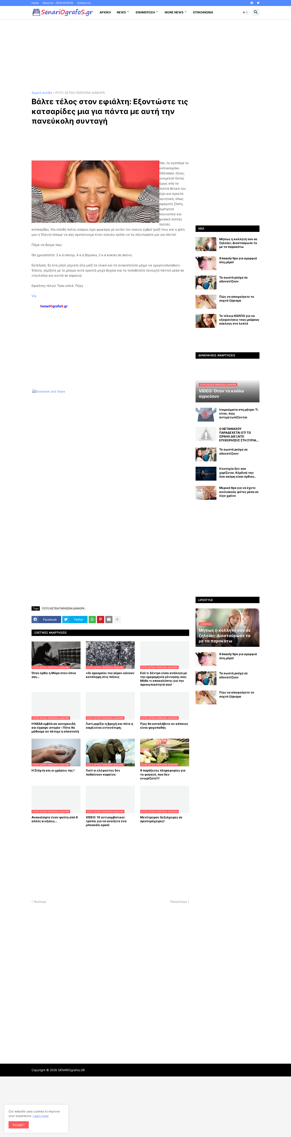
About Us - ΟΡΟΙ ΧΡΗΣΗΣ (57, 2)
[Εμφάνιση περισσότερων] (117, 619)
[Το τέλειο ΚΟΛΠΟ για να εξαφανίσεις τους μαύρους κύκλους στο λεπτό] (206, 321)
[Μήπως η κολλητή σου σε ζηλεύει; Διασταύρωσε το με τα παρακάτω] (206, 244)
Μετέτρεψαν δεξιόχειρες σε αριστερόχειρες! (161, 819)
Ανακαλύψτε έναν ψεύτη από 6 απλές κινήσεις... (55, 819)
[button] (245, 12)
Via (34, 296)
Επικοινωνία (203, 12)
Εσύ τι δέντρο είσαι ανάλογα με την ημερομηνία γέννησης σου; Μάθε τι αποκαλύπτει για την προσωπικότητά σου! (163, 678)
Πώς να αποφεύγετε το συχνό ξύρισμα (236, 298)
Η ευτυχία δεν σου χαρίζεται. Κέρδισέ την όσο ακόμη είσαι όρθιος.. (237, 472)
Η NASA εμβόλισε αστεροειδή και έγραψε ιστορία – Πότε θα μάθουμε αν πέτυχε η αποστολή (55, 727)
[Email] (108, 619)
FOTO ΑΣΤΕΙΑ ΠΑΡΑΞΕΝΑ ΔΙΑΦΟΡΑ (80, 92)
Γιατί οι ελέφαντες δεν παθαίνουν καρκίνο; (103, 772)
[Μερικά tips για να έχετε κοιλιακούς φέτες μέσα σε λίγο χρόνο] (206, 493)
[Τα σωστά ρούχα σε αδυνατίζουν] (206, 282)
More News (174, 12)
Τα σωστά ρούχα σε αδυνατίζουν (233, 279)
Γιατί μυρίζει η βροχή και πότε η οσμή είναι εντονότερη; (109, 725)
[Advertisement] (145, 55)
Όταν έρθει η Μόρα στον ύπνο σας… (54, 675)
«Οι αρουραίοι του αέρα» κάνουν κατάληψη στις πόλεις (110, 675)
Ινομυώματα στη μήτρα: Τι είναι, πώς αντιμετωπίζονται (238, 413)
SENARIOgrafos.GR (71, 1070)
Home (35, 2)
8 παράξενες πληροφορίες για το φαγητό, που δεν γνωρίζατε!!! (162, 774)
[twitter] (258, 3)
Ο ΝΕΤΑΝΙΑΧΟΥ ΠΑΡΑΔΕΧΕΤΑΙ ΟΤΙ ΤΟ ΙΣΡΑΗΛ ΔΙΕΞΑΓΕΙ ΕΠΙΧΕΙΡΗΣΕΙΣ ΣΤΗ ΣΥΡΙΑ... (239, 434)
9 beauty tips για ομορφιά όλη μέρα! (238, 260)
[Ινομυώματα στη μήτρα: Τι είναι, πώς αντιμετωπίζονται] (206, 415)
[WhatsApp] (92, 619)
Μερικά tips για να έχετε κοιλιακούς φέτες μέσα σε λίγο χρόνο (239, 491)
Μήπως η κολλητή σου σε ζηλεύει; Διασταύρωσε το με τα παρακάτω (238, 242)
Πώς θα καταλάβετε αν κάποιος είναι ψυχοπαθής (164, 725)
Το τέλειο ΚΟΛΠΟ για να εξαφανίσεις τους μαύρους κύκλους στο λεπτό (239, 319)
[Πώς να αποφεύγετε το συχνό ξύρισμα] (206, 302)
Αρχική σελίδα (42, 92)
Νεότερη (40, 901)
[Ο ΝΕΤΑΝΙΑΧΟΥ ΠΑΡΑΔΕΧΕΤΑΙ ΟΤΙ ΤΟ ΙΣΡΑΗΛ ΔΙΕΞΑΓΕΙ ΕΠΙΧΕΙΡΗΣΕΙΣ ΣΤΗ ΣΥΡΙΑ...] (206, 434)
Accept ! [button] (18, 1125)
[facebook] (252, 3)
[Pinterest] (100, 619)
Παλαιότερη (178, 901)
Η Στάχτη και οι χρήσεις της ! (53, 770)
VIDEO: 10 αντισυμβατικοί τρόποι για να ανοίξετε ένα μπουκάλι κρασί (106, 821)
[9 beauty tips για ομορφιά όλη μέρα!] (206, 263)
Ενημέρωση (145, 12)
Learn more (41, 1116)
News (121, 12)
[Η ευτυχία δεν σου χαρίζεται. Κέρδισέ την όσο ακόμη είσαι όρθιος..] (206, 474)
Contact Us (84, 2)
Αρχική (105, 12)
